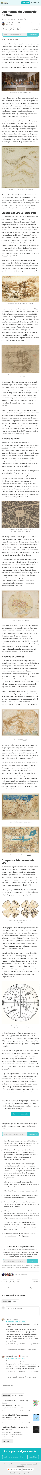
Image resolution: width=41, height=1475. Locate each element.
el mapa (20, 253)
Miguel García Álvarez (13, 23)
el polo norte (12, 1236)
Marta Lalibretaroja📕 (13, 1356)
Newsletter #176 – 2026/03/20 (12, 1418)
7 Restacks (24, 1275)
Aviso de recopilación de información (13, 1267)
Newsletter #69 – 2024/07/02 (11, 1406)
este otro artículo (15, 1198)
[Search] (37, 1395)
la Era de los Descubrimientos (24, 869)
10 (8, 1068)
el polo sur (25, 1236)
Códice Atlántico (7, 314)
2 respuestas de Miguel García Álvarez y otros (22, 1349)
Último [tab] (14, 1395)
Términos (29, 1464)
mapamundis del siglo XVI (21, 885)
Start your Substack (15, 1469)
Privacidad (23, 1464)
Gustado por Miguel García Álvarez (16, 1321)
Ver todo (6, 1441)
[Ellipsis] (38, 1319)
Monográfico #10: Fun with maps (15, 1415)
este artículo (8, 1171)
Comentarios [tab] (7, 1301)
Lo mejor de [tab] (6, 1395)
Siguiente (33, 1288)
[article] (20, 1406)
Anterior (7, 1288)
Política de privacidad (33, 1267)
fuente (28, 93)
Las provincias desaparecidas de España (15, 1402)
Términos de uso (20, 1265)
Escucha (36, 24)
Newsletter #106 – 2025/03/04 (12, 1432)
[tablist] (10, 1301)
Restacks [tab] (15, 1301)
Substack (12, 1473)
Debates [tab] (20, 1395)
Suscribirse (25, 3)
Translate (6, 8)
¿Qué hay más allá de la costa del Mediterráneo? (15, 1428)
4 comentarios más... (8, 1386)
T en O (35, 400)
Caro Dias (9, 1319)
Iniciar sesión (35, 3)
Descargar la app (28, 1469)
